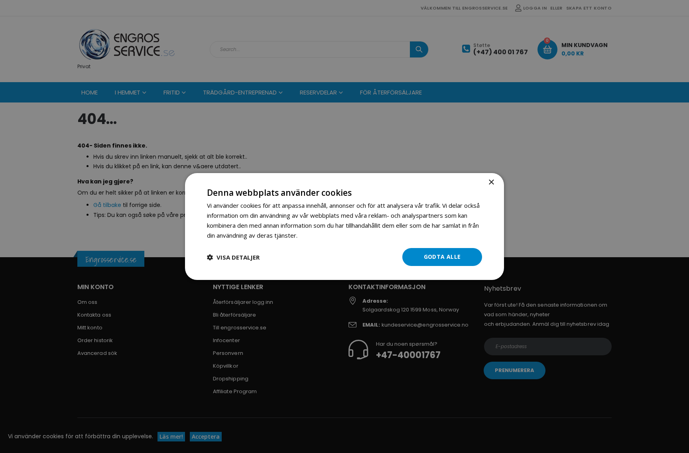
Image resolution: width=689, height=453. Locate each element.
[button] (233, 257)
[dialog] (344, 226)
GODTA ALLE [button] (442, 256)
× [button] (491, 182)
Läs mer (310, 235)
